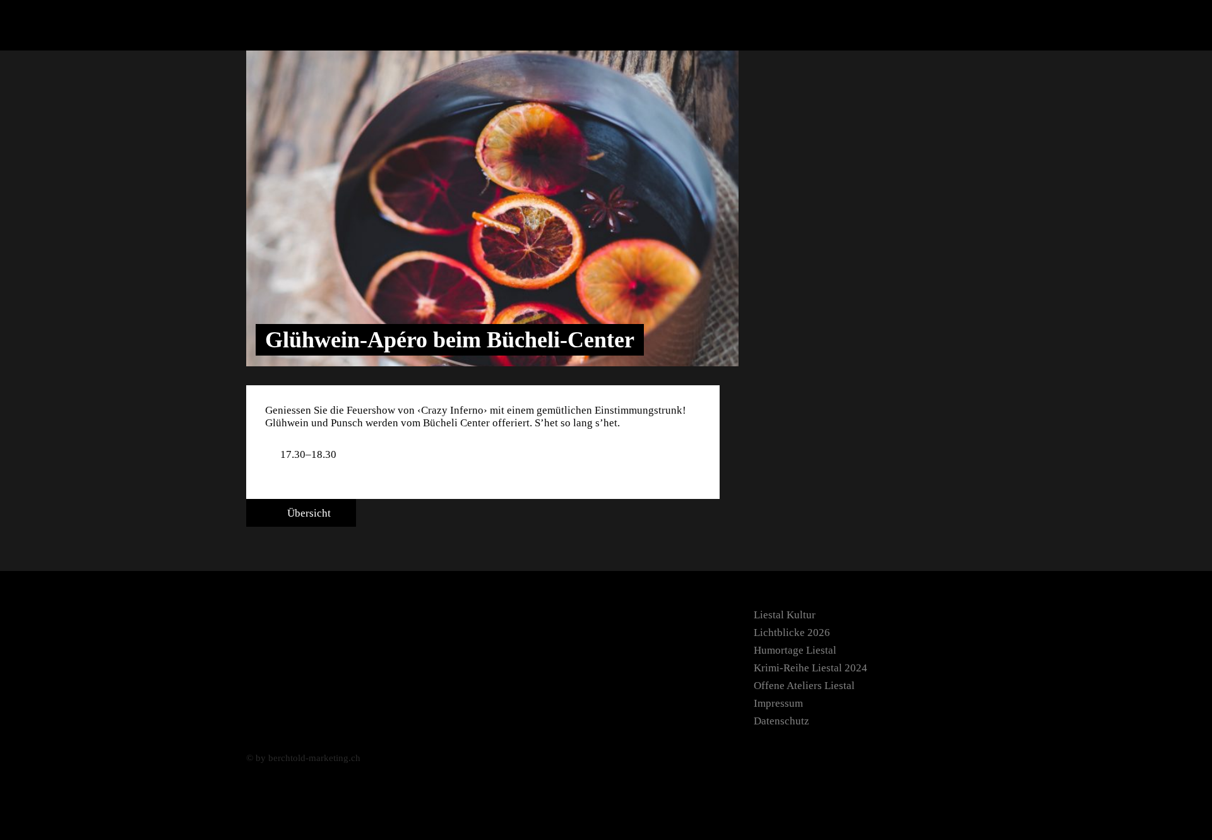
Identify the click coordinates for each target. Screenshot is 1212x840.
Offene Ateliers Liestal (804, 686)
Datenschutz (781, 721)
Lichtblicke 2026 (792, 633)
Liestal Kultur (785, 615)
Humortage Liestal (795, 650)
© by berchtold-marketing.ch (303, 758)
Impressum (778, 703)
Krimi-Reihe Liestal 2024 (810, 668)
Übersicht (308, 513)
